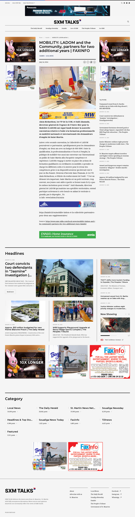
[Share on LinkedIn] (94, 62)
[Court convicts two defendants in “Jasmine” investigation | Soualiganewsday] (64, 278)
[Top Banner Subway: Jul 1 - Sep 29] (67, 11)
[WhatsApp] (129, 3)
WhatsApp (115, 497)
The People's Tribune (98, 504)
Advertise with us (76, 494)
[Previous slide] (126, 314)
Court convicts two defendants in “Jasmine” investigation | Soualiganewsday (111, 118)
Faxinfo (64, 28)
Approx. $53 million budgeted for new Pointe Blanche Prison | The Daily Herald (113, 179)
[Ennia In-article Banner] (67, 234)
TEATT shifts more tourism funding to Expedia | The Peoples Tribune (115, 281)
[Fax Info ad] (110, 362)
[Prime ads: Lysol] (20, 49)
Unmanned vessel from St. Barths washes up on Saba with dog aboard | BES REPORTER (113, 106)
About (72, 491)
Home (41, 37)
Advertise (7, 3)
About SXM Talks (16, 3)
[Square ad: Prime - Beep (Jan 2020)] (67, 362)
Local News (49, 56)
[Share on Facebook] (88, 62)
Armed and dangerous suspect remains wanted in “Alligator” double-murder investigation (114, 167)
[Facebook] (124, 3)
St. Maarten (74, 497)
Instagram (115, 494)
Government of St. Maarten (100, 507)
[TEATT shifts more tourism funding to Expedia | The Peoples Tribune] (115, 266)
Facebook (115, 491)
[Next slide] (129, 314)
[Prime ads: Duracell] (25, 362)
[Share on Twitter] (91, 62)
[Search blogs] (121, 2)
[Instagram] (126, 3)
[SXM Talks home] (67, 21)
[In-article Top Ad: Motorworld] (67, 115)
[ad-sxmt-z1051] (20, 78)
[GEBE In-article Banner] (67, 204)
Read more (11, 292)
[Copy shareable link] (84, 62)
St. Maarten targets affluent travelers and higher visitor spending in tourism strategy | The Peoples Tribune (114, 156)
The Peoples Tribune (89, 28)
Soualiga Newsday (52, 28)
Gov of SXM (74, 28)
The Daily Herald (36, 28)
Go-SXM (101, 28)
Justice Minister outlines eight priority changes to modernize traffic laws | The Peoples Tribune (114, 144)
